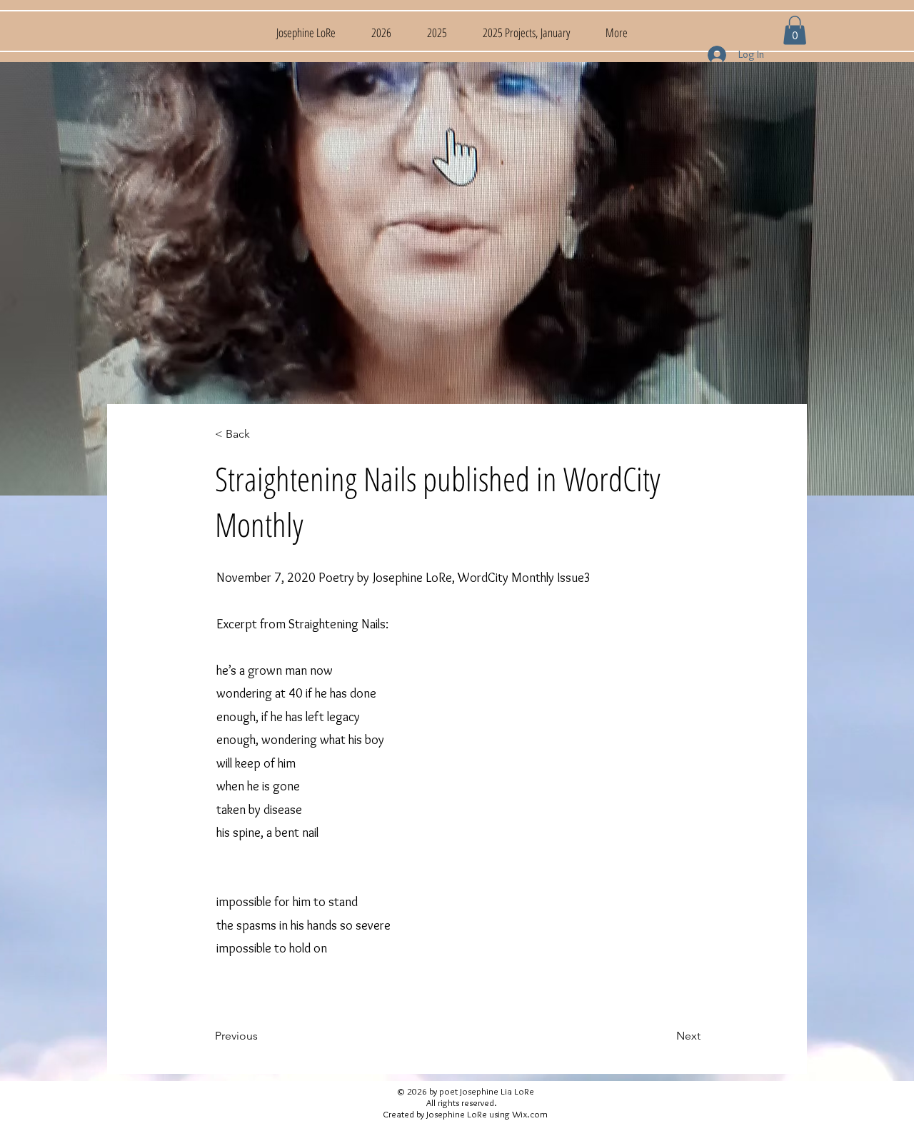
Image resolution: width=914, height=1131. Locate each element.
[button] (795, 30)
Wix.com (530, 1114)
